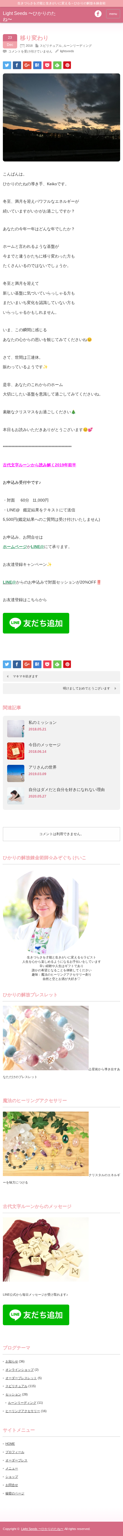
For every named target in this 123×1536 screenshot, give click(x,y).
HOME (10, 1443)
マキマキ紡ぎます (25, 676)
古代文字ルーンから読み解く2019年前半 (39, 465)
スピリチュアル (51, 45)
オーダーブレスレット (21, 1378)
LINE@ (37, 546)
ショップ (11, 1476)
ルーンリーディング (78, 45)
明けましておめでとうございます (86, 688)
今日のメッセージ (45, 744)
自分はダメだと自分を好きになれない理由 (67, 789)
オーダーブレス (16, 1460)
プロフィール (14, 1452)
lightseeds (67, 51)
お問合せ (11, 1485)
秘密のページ (14, 1493)
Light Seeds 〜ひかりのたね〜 (42, 1529)
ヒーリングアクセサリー (22, 1411)
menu (113, 13)
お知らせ (11, 1361)
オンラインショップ (19, 1369)
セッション (13, 1394)
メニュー (11, 1468)
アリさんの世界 (43, 767)
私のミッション (43, 722)
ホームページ (15, 546)
